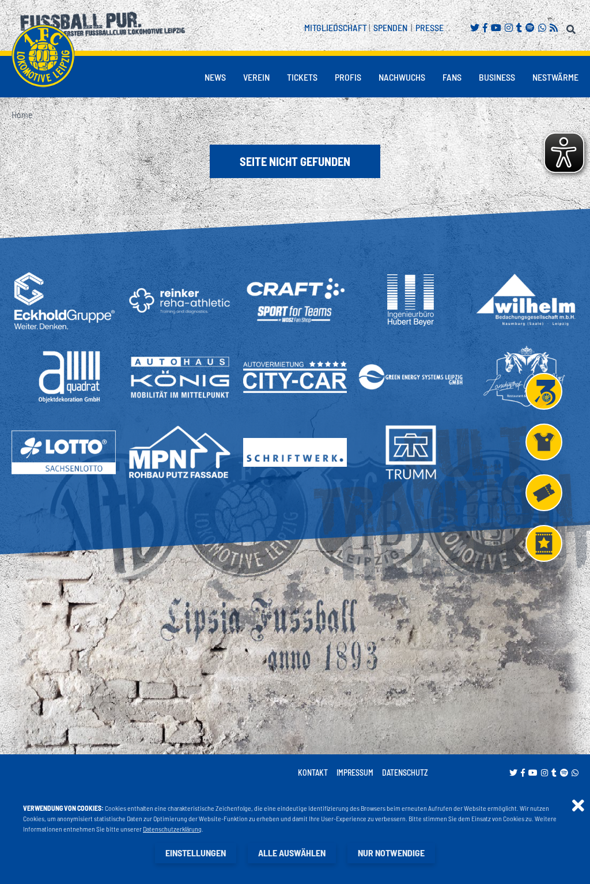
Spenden (390, 27)
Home (22, 114)
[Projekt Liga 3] (543, 391)
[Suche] (572, 27)
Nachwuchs (402, 76)
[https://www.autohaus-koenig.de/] (179, 377)
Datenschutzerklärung (172, 829)
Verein (256, 76)
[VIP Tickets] (543, 543)
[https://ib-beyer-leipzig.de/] (410, 300)
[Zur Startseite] (43, 56)
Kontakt (313, 772)
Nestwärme (555, 76)
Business (497, 76)
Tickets (302, 76)
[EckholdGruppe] (64, 300)
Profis (348, 76)
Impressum (354, 772)
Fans (452, 76)
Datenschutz (405, 772)
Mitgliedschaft (335, 27)
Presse (429, 27)
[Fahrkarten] (543, 492)
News (215, 76)
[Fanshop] (543, 442)
